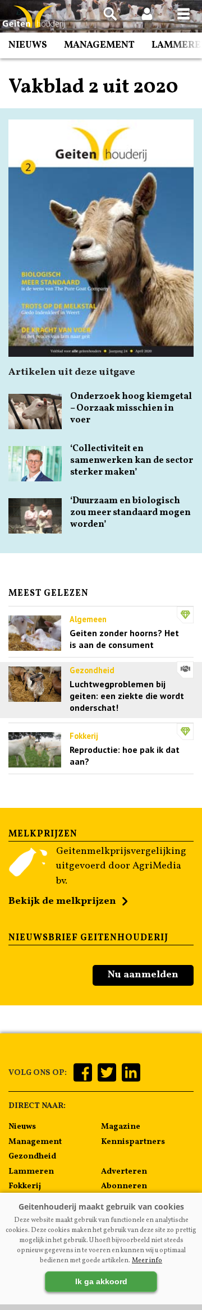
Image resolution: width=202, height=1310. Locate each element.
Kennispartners (133, 1141)
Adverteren (124, 1171)
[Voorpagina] (33, 17)
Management (99, 45)
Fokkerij (24, 1186)
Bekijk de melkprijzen (62, 901)
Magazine (120, 1126)
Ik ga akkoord (101, 1281)
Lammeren (31, 1171)
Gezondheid (32, 1156)
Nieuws (27, 45)
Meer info (147, 1260)
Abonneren (124, 1186)
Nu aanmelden (143, 975)
